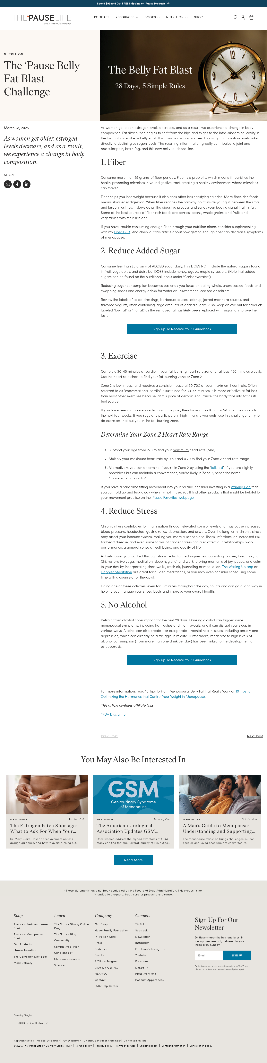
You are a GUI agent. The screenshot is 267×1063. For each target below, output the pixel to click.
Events (99, 955)
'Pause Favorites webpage (173, 497)
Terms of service (126, 1045)
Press (98, 943)
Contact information (173, 1045)
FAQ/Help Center (106, 986)
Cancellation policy (201, 1045)
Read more (133, 860)
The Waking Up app (237, 566)
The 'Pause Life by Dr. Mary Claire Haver (47, 1045)
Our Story (101, 924)
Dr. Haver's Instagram (150, 949)
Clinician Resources (67, 959)
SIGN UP (237, 955)
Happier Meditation (116, 571)
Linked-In (141, 967)
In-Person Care (105, 936)
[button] (127, 17)
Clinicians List (63, 952)
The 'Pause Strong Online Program (71, 926)
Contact (100, 980)
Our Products (23, 944)
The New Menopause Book (28, 936)
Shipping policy (149, 1045)
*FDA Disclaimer (114, 714)
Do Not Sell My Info (135, 1040)
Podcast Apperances (149, 980)
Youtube (140, 955)
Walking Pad (241, 486)
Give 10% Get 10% (106, 967)
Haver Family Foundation (112, 930)
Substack (141, 930)
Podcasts (101, 949)
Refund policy (84, 1045)
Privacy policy (104, 1045)
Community (61, 940)
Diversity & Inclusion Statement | (103, 1040)
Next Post (255, 736)
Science (59, 965)
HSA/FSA (101, 973)
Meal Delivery (23, 963)
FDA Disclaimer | (73, 1040)
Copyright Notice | (25, 1040)
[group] (47, 812)
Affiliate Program (106, 961)
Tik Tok (140, 924)
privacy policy (239, 969)
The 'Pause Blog (65, 934)
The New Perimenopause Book (31, 926)
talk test (217, 467)
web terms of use (221, 969)
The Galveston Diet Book (30, 956)
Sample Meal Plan (66, 946)
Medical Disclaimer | (49, 1040)
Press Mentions (145, 973)
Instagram (142, 943)
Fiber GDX (122, 231)
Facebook (141, 961)
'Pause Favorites (25, 950)
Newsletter (142, 936)
